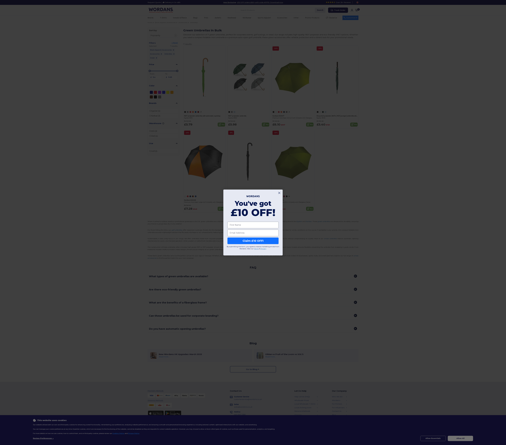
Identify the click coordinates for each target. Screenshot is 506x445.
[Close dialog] (279, 193)
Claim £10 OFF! (253, 240)
